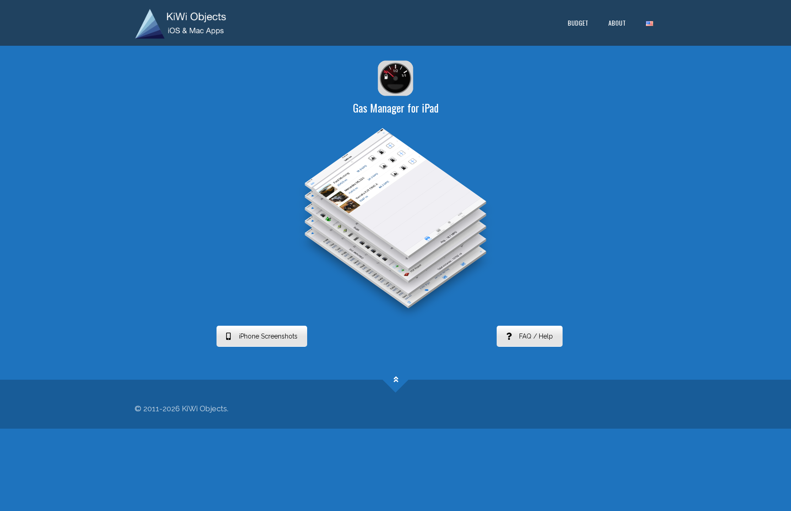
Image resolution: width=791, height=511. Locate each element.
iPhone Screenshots (268, 336)
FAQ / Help (536, 336)
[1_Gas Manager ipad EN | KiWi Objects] (181, 23)
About (617, 22)
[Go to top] (396, 379)
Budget (578, 22)
